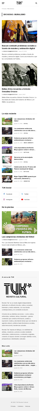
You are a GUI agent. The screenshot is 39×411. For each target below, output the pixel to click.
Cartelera (20, 406)
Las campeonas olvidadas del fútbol (18, 237)
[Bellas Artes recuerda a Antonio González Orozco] (19, 74)
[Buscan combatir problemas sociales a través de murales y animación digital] (19, 31)
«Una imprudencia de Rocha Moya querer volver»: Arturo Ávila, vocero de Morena (24, 150)
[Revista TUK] (19, 3)
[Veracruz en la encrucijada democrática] (7, 159)
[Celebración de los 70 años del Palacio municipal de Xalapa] (7, 169)
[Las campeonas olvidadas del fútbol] (7, 121)
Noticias (27, 406)
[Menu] (3, 3)
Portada (4, 8)
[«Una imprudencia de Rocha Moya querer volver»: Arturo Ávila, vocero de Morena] (7, 150)
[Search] (36, 3)
